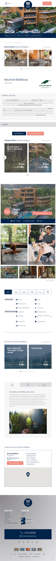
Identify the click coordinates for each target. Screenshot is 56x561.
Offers (6, 519)
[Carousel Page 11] (35, 371)
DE (11, 554)
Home (5, 42)
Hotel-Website (18, 133)
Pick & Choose (8, 517)
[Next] (52, 58)
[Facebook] (23, 542)
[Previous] (4, 58)
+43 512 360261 (29, 532)
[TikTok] (32, 542)
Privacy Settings (36, 556)
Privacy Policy (37, 554)
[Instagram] (28, 542)
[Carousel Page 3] (23, 371)
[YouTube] (36, 542)
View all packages (46, 140)
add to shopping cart (42, 213)
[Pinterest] (19, 542)
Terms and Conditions (22, 554)
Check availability (14, 463)
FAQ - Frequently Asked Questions (11, 523)
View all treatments (45, 342)
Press (23, 515)
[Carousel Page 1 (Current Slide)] (20, 371)
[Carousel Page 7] (29, 371)
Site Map (31, 554)
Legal (44, 554)
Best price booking (34, 133)
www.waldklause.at (30, 464)
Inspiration (7, 521)
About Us (7, 515)
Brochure (24, 513)
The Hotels (10, 42)
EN (15, 554)
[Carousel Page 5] (26, 371)
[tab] (8, 292)
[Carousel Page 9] (32, 371)
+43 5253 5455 (33, 460)
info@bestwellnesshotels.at (29, 536)
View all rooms (46, 47)
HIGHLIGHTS (5, 124)
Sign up (27, 522)
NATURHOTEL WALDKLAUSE (8, 95)
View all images (49, 280)
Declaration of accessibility (25, 556)
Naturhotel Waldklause (17, 42)
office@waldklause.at (34, 462)
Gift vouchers (27, 519)
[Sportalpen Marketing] (53, 558)
